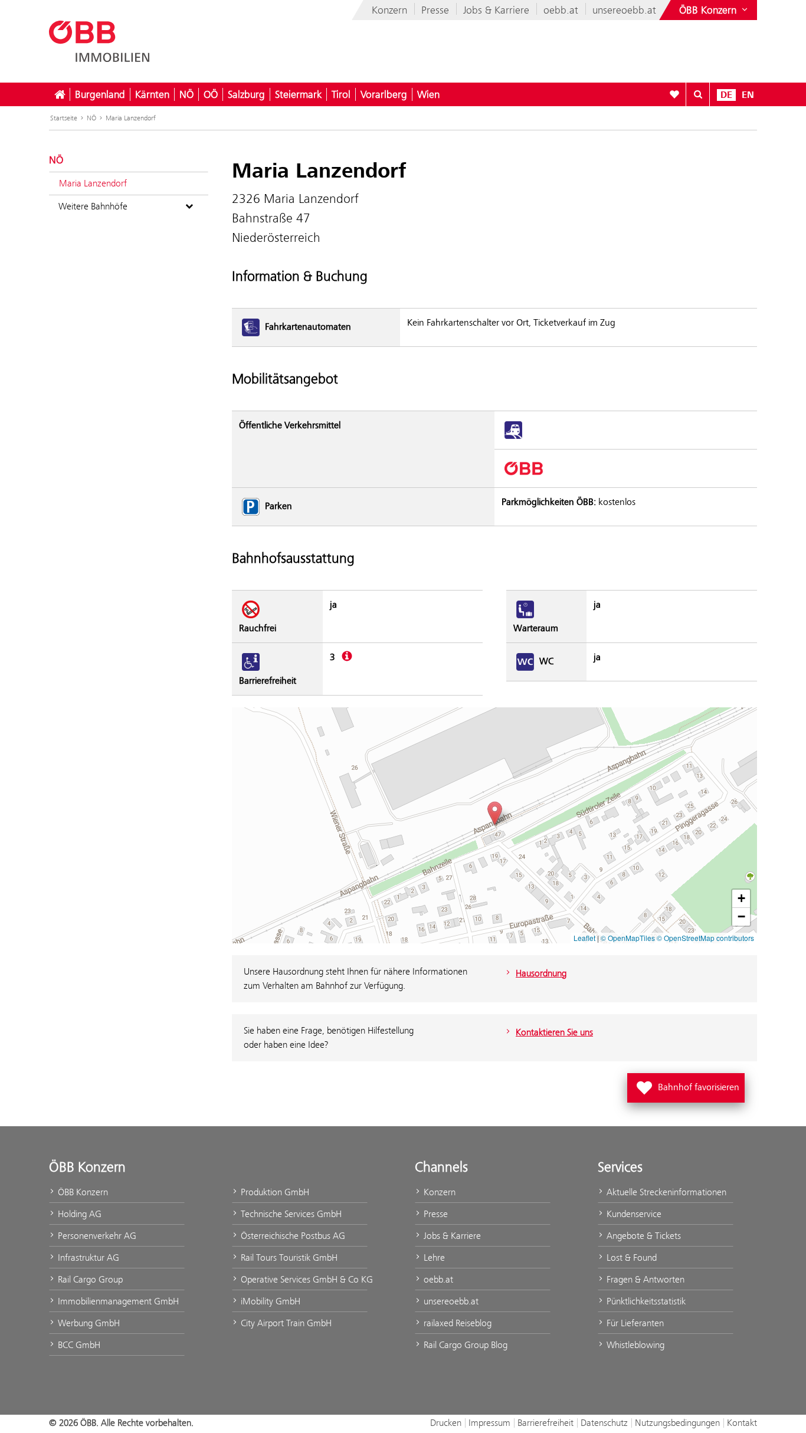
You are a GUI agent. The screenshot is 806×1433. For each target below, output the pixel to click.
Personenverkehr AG (95, 1235)
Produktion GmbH (273, 1192)
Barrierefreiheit (545, 1422)
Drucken (445, 1422)
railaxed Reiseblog (456, 1323)
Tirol (341, 94)
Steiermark (298, 94)
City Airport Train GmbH (285, 1323)
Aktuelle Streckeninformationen (665, 1192)
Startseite (63, 118)
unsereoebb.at (624, 10)
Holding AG (78, 1213)
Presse (435, 10)
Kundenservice (632, 1213)
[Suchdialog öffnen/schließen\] (698, 94)
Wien (428, 94)
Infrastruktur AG (87, 1257)
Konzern (389, 10)
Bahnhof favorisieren (688, 1084)
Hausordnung (541, 973)
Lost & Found (630, 1257)
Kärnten (152, 94)
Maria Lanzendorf (131, 118)
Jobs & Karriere (496, 10)
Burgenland (100, 94)
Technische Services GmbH (290, 1213)
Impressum (489, 1422)
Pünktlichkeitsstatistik (645, 1301)
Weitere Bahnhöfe (92, 206)
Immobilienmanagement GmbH (117, 1301)
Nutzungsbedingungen (677, 1422)
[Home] (59, 94)
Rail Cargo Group (89, 1279)
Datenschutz (604, 1422)
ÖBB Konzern (81, 1192)
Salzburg (246, 94)
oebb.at (560, 10)
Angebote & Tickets (642, 1235)
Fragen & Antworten (644, 1279)
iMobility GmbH (269, 1301)
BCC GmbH (77, 1344)
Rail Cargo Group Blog (464, 1344)
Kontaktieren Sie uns (554, 1032)
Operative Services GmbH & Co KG (303, 1279)
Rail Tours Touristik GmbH (288, 1257)
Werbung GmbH (87, 1323)
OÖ (211, 94)
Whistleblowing (634, 1344)
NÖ (186, 94)
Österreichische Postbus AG (291, 1235)
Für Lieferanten (634, 1323)
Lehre (433, 1257)
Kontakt (742, 1422)
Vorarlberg (384, 94)
